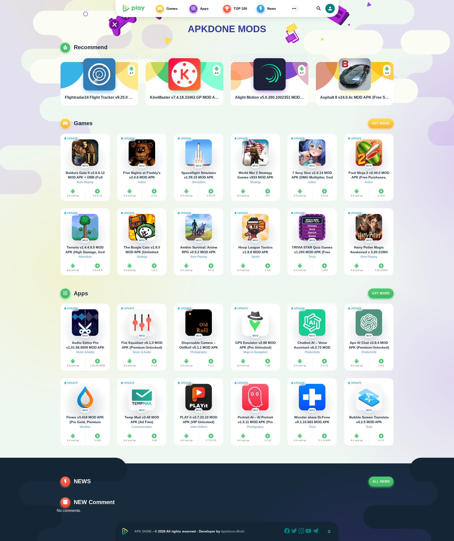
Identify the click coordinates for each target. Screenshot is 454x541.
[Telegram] (316, 531)
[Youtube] (309, 531)
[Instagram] (302, 531)
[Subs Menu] (294, 8)
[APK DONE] (133, 8)
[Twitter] (294, 531)
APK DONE (143, 531)
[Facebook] (287, 531)
